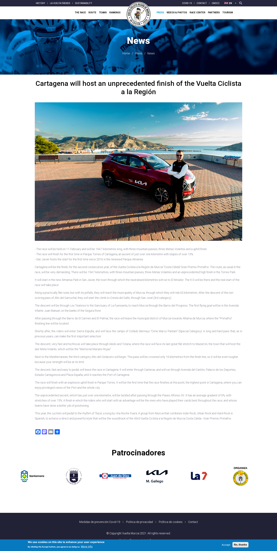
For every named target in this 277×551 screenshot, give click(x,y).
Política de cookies (170, 522)
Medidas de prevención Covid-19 (99, 522)
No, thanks (240, 544)
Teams (103, 12)
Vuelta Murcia (130, 533)
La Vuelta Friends (60, 3)
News (151, 53)
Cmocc (216, 3)
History (40, 3)
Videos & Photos (177, 12)
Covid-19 (187, 3)
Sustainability (83, 3)
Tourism (227, 12)
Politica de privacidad (139, 522)
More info (87, 546)
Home (126, 53)
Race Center (197, 12)
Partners (214, 12)
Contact (202, 3)
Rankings (114, 12)
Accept (226, 544)
